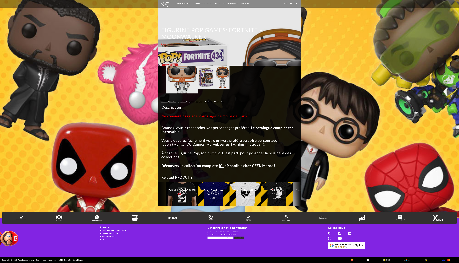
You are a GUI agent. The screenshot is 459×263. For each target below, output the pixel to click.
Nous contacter (107, 236)
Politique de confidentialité (113, 230)
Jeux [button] (216, 3)
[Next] (297, 79)
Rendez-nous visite (109, 233)
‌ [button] (296, 4)
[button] (291, 4)
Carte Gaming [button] (182, 3)
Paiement (104, 227)
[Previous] (162, 79)
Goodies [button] (245, 3)
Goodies (172, 102)
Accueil (164, 102)
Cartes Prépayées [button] (202, 3)
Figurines (182, 102)
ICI (221, 165)
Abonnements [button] (230, 3)
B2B (102, 240)
